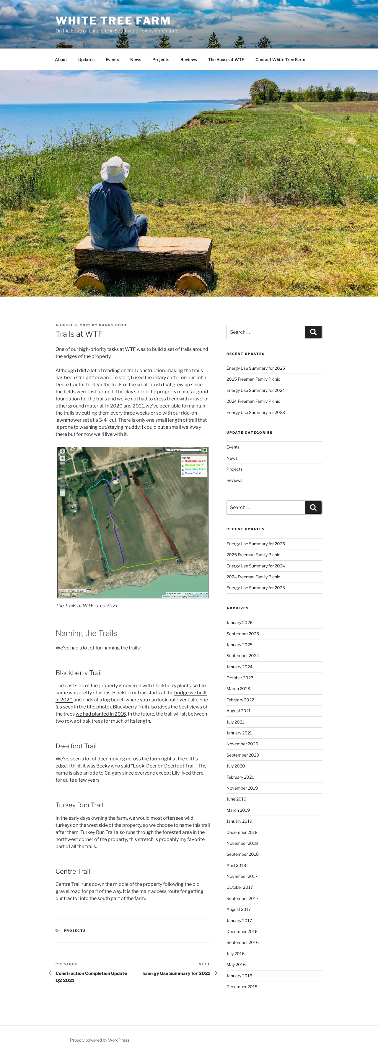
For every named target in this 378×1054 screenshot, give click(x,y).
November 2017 (242, 876)
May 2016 (236, 964)
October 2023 (240, 677)
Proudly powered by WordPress (99, 1039)
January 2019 (239, 821)
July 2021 (235, 721)
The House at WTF (226, 59)
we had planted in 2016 (101, 714)
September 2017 (242, 898)
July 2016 (236, 953)
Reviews (188, 59)
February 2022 (240, 699)
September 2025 (243, 633)
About (61, 59)
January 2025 (239, 644)
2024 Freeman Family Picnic (253, 401)
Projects (160, 59)
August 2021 (239, 710)
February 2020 (241, 777)
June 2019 (236, 798)
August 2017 (239, 909)
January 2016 (239, 975)
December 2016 (242, 931)
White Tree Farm (113, 20)
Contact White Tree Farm (280, 59)
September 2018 (243, 854)
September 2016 (243, 942)
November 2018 (242, 843)
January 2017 (239, 920)
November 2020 (242, 743)
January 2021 (239, 732)
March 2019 (238, 810)
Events (112, 59)
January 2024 (239, 666)
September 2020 (243, 754)
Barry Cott (113, 325)
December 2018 (242, 832)
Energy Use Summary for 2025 (256, 368)
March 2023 (238, 688)
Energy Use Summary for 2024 (256, 390)
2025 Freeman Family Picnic (253, 379)
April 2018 (236, 865)
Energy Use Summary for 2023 (256, 412)
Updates (86, 59)
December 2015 (242, 986)
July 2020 (236, 765)
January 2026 (239, 622)
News (135, 59)
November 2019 (242, 787)
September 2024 (243, 655)
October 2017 (240, 887)
